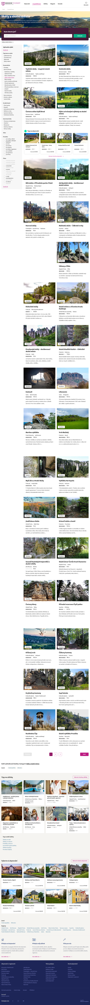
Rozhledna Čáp (31, 734)
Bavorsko (48, 932)
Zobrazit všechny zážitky (80, 777)
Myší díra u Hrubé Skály (35, 481)
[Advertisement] (11, 214)
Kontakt (60, 4)
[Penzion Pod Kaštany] (11, 896)
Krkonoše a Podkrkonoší (79, 930)
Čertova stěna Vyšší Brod (35, 112)
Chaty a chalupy (72, 971)
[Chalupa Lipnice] (78, 871)
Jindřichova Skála (32, 521)
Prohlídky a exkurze (8, 843)
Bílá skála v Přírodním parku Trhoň (39, 183)
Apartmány (70, 973)
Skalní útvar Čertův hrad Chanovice (72, 562)
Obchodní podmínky (6, 990)
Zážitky (46, 4)
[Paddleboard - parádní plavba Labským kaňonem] (11, 787)
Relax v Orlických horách (31, 796)
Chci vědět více (5, 956)
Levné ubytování (50, 980)
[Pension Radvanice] (80, 138)
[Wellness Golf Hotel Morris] (34, 871)
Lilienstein (63, 392)
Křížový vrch (30, 653)
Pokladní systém (5, 996)
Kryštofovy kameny (33, 693)
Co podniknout (37, 4)
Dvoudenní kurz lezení (53, 823)
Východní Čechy (21, 930)
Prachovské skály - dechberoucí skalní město (38, 350)
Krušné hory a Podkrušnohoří (54, 930)
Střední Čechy (4, 928)
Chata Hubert (50, 905)
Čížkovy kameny (65, 653)
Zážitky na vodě (6, 839)
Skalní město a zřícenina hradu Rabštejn (71, 308)
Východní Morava (21, 932)
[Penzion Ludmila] (34, 896)
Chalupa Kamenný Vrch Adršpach (31, 146)
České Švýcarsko (67, 930)
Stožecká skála (65, 69)
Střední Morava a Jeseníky (33, 928)
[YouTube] (23, 1001)
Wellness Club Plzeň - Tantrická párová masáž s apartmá (55, 797)
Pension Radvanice (79, 145)
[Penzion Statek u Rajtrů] (11, 871)
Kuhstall (29, 392)
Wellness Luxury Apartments (55, 880)
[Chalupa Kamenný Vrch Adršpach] (31, 138)
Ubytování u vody (50, 979)
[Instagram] (18, 1001)
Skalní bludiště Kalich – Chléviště (72, 349)
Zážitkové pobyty (7, 847)
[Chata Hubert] (56, 896)
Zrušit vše (5, 50)
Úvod (3, 9)
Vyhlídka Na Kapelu (66, 481)
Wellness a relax (49, 969)
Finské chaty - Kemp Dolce (47, 146)
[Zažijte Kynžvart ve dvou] (78, 787)
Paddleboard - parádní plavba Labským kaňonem (11, 797)
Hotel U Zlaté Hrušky (75, 905)
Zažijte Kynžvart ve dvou (76, 796)
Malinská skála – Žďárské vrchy (71, 226)
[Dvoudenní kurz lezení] (56, 814)
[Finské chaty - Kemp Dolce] (47, 138)
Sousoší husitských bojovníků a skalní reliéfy (38, 563)
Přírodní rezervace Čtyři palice (70, 604)
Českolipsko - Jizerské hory (8, 930)
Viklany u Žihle (64, 266)
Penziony (70, 969)
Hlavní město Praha (53, 928)
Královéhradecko (80, 928)
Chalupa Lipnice (73, 880)
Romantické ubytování (51, 971)
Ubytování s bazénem (51, 975)
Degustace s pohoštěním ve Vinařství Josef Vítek (10, 823)
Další (84, 754)
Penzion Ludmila (29, 905)
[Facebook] (13, 1001)
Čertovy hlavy (31, 604)
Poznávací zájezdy (7, 849)
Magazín (52, 4)
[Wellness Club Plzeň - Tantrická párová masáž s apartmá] (56, 787)
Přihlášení (32, 990)
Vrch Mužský (64, 432)
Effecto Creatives (84, 1001)
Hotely (69, 967)
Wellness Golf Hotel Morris (32, 880)
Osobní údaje (17, 990)
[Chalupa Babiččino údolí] (64, 138)
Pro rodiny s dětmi (50, 967)
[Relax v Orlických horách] (34, 787)
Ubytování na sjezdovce (51, 977)
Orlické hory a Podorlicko (33, 932)
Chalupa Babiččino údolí (64, 145)
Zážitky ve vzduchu (7, 841)
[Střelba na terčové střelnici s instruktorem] (34, 814)
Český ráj (28, 930)
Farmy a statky (71, 975)
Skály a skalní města (32, 764)
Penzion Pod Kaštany (8, 905)
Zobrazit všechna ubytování (55, 156)
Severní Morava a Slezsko (39, 930)
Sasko (42, 932)
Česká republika (12, 767)
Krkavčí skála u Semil (67, 521)
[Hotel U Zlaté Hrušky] (78, 896)
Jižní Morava (13, 928)
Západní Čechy (21, 928)
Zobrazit (79, 36)
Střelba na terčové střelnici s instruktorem (32, 823)
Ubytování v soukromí (73, 977)
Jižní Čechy (44, 928)
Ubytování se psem (50, 973)
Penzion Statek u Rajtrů (9, 880)
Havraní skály (31, 226)
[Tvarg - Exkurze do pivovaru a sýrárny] (78, 814)
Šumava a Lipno (64, 928)
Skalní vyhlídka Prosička (68, 734)
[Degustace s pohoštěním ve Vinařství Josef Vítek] (11, 814)
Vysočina (71, 928)
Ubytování (27, 4)
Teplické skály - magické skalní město (38, 70)
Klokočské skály (32, 307)
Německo (20, 767)
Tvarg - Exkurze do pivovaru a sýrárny (77, 823)
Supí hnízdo (63, 693)
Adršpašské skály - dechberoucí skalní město (71, 184)
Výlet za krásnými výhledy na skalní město (72, 113)
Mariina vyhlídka (32, 432)
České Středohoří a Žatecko (8, 932)
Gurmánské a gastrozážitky (9, 845)
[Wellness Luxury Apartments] (56, 871)
